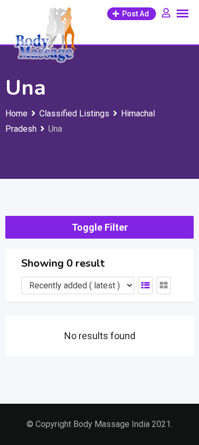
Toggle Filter (100, 227)
